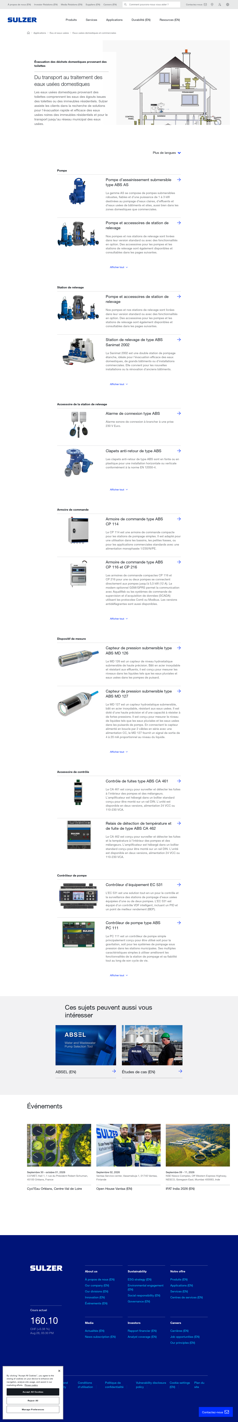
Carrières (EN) (179, 1330)
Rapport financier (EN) (142, 1330)
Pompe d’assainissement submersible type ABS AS (138, 182)
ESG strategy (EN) (140, 1279)
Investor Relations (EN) (46, 4)
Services (91, 19)
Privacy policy (31, 1385)
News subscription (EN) (100, 1336)
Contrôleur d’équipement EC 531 (134, 884)
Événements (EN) (96, 1303)
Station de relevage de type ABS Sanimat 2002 (134, 342)
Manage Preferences (33, 1409)
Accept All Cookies (33, 1392)
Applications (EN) (181, 1285)
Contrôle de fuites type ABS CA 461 (137, 781)
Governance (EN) (139, 1301)
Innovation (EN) (95, 1297)
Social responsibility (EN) (144, 1295)
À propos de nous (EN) (19, 4)
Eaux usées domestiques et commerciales (94, 32)
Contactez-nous (213, 1412)
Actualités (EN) (94, 1330)
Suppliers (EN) (93, 4)
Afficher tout (117, 267)
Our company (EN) (97, 1285)
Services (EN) (179, 1291)
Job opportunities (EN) (185, 1336)
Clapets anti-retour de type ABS (133, 450)
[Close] (59, 1370)
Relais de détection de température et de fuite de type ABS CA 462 (138, 826)
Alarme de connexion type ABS (133, 413)
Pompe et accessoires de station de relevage (137, 225)
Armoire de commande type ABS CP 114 (134, 521)
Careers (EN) (110, 4)
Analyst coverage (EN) (142, 1336)
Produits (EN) (179, 1279)
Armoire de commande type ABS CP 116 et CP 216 (134, 564)
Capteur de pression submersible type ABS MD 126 (139, 650)
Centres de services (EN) (186, 1297)
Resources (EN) (170, 19)
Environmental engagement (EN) (146, 1287)
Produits (71, 19)
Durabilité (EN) (141, 19)
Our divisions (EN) (96, 1291)
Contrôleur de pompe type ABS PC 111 (133, 925)
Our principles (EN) (182, 1342)
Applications (114, 19)
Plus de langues (165, 152)
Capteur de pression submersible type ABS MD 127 (139, 693)
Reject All (33, 1400)
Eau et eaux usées (59, 32)
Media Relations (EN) (71, 4)
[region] (33, 1392)
